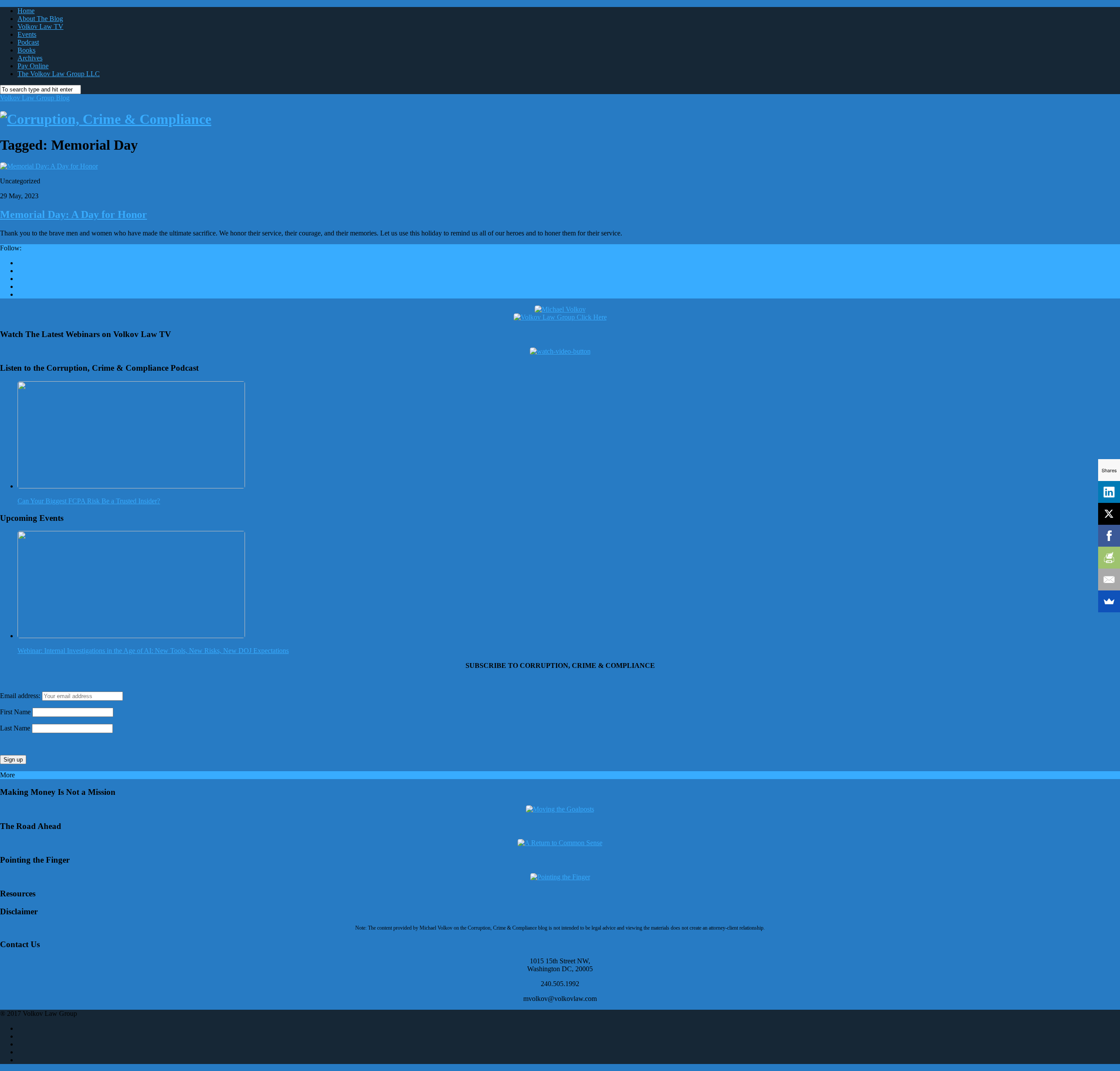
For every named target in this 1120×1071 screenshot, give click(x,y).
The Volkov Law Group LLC (59, 73)
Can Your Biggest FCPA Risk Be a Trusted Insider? (89, 501)
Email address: (21, 695)
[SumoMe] (1109, 601)
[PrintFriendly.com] (1109, 558)
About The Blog (40, 18)
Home (26, 10)
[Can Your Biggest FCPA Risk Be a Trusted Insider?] (131, 486)
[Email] (1109, 579)
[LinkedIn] (1109, 492)
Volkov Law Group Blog (35, 98)
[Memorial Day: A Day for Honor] (49, 166)
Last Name (15, 728)
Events (27, 34)
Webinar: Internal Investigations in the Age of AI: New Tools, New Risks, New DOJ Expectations (153, 650)
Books (26, 50)
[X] (1109, 514)
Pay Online (33, 66)
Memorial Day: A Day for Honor (73, 214)
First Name (15, 712)
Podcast (28, 42)
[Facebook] (1109, 536)
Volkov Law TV (40, 26)
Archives (30, 58)
